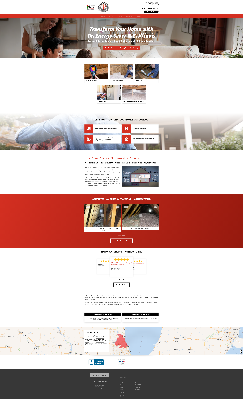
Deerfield (103, 336)
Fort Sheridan (98, 338)
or (151, 12)
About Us (122, 382)
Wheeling (86, 344)
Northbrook (102, 342)
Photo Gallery (138, 389)
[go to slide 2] (123, 235)
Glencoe (102, 338)
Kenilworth (104, 339)
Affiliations (122, 392)
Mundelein (98, 342)
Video (136, 382)
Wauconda (105, 343)
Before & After (138, 384)
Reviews (137, 386)
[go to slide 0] (119, 235)
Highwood (99, 339)
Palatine (86, 343)
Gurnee (90, 339)
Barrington (94, 336)
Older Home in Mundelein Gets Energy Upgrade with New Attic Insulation (102, 229)
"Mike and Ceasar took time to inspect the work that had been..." (121, 264)
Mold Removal (122, 377)
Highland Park (94, 339)
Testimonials (137, 387)
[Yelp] (120, 396)
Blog (121, 384)
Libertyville (104, 340)
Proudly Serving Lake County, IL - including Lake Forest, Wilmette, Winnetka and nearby (151, 4)
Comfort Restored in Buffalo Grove (140, 228)
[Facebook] (122, 396)
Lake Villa (95, 340)
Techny (96, 343)
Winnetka (90, 344)
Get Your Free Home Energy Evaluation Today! (121, 48)
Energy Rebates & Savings (125, 386)
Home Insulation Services (140, 376)
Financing (122, 389)
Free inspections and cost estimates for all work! (143, 139)
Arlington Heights (88, 336)
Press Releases (123, 391)
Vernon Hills (100, 343)
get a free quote (99, 375)
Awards (121, 387)
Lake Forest (91, 340)
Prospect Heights (91, 343)
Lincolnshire (87, 342)
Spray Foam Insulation (124, 376)
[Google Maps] (124, 396)
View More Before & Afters (121, 241)
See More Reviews (121, 285)
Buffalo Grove (98, 336)
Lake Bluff (87, 340)
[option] (96, 362)
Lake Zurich (99, 340)
